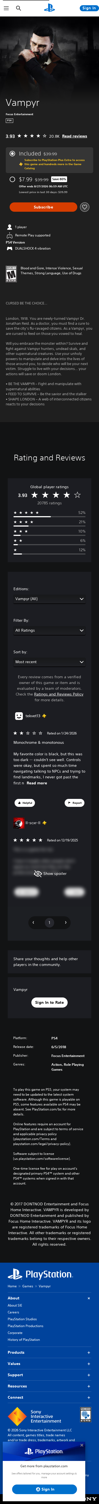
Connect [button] (15, 1397)
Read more (37, 783)
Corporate (15, 1332)
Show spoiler (55, 873)
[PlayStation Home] (49, 8)
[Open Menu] (6, 8)
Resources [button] (17, 1386)
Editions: (21, 588)
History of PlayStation (24, 1339)
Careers (13, 1312)
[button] (24, 803)
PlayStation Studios (22, 1319)
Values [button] (14, 1363)
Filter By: (21, 620)
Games (27, 1286)
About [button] (13, 1298)
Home (12, 1286)
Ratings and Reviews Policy (58, 694)
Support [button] (15, 1374)
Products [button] (16, 1352)
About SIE (15, 1305)
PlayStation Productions (25, 1326)
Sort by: (20, 651)
